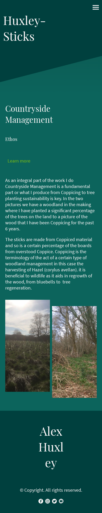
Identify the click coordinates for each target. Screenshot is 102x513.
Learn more (19, 161)
